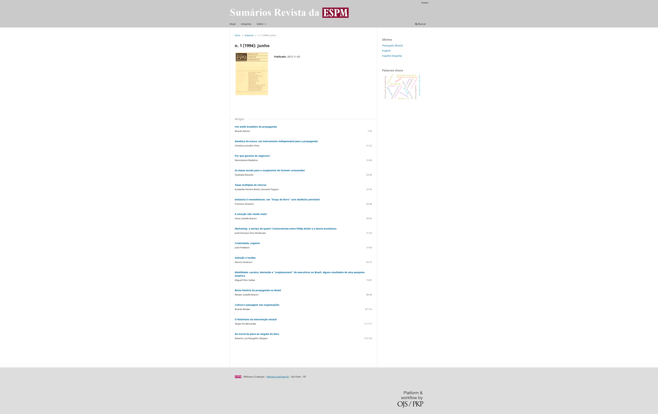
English (386, 50)
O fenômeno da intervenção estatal (256, 319)
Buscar (421, 24)
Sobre (260, 24)
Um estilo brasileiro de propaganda (256, 126)
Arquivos (246, 24)
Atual (233, 24)
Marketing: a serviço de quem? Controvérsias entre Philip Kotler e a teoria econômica (285, 228)
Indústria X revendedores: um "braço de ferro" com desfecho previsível (277, 199)
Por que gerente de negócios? (252, 155)
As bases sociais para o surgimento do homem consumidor (270, 170)
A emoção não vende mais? (251, 214)
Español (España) (392, 55)
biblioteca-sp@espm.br (278, 376)
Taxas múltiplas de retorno (250, 185)
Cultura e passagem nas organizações (257, 304)
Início (237, 35)
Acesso (424, 2)
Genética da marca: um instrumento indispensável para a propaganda (276, 141)
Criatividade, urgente (247, 243)
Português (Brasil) (392, 45)
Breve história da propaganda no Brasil (258, 290)
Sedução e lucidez (245, 257)
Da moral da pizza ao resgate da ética (257, 334)
